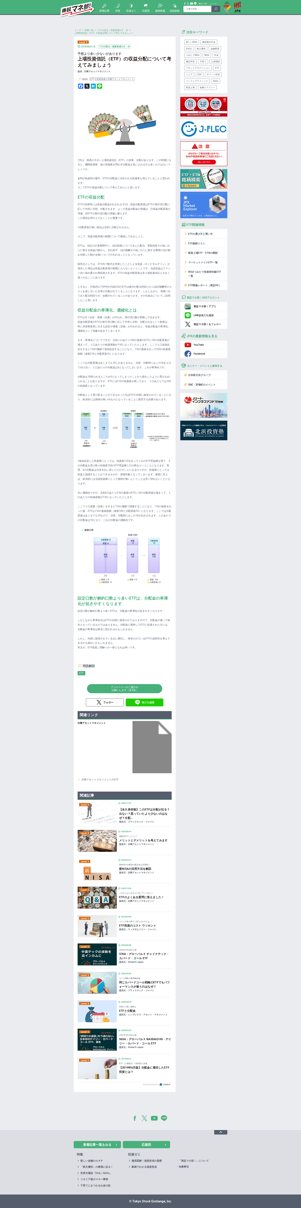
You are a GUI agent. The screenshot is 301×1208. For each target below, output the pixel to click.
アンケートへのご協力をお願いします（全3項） (124, 689)
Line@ (195, 3)
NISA (206, 55)
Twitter (188, 3)
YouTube (191, 3)
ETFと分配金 (127, 1010)
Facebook (185, 3)
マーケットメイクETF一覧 (203, 262)
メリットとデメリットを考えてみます (143, 840)
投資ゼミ (131, 10)
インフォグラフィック (197, 81)
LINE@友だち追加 (204, 315)
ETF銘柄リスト (196, 243)
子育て (203, 61)
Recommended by (151, 1085)
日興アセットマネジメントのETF (100, 779)
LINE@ (165, 1119)
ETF (92, 79)
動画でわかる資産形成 (144, 1166)
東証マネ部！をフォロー (207, 324)
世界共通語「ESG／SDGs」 (96, 1173)
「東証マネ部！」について (206, 4)
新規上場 (190, 87)
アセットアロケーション (198, 68)
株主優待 (201, 48)
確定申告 (190, 61)
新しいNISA (191, 42)
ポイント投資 (213, 74)
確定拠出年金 (208, 42)
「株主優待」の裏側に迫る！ (96, 1166)
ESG (200, 74)
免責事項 (184, 1166)
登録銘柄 (175, 10)
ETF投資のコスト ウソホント (137, 925)
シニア (189, 74)
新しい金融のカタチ (91, 1160)
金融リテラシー (207, 87)
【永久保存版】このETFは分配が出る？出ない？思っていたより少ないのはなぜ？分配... (144, 814)
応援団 (146, 10)
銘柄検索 (160, 10)
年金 (216, 55)
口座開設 (215, 61)
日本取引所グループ (199, 375)
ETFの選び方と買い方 (200, 233)
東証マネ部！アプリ (205, 306)
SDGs (215, 81)
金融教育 (215, 48)
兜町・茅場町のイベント (202, 384)
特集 (117, 10)
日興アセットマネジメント (121, 79)
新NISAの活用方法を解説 (135, 868)
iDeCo (189, 48)
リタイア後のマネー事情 (94, 1179)
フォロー (108, 702)
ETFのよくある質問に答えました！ (141, 897)
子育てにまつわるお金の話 (95, 1185)
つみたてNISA (192, 55)
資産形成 (101, 79)
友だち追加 (148, 702)
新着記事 (104, 10)
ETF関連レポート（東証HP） (204, 285)
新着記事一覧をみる (97, 1144)
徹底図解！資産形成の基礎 (147, 1160)
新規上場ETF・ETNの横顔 (203, 252)
